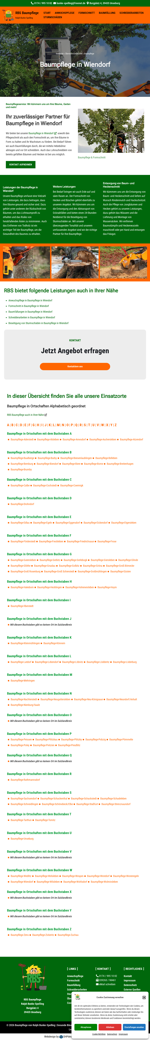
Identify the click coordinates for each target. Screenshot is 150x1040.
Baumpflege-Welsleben (47, 876)
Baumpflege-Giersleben (103, 560)
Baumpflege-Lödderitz (98, 661)
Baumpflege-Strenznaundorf (116, 804)
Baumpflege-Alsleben (48, 439)
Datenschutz (112, 1034)
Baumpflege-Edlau (20, 522)
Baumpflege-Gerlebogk (75, 560)
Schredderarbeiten (132, 12)
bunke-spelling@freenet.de (71, 3)
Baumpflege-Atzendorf (131, 439)
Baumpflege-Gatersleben (23, 560)
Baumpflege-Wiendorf (22, 881)
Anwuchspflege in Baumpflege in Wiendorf (30, 300)
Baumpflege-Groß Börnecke (120, 565)
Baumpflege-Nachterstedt (24, 699)
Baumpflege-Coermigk (71, 485)
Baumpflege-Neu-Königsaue (88, 699)
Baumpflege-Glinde (128, 560)
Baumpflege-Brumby (21, 469)
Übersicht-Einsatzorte (73, 53)
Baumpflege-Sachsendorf (24, 798)
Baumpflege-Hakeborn (22, 587)
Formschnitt (87, 12)
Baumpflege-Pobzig (96, 739)
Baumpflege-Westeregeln (126, 876)
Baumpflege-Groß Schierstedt (59, 571)
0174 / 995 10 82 (43, 3)
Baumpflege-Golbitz (69, 565)
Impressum (123, 1034)
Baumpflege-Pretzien (43, 745)
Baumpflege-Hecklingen (49, 587)
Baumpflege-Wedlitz (21, 876)
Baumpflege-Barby (47, 458)
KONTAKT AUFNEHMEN (20, 164)
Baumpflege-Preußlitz (69, 745)
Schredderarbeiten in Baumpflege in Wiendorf (31, 317)
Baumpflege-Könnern (54, 643)
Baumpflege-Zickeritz (43, 934)
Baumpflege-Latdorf (21, 661)
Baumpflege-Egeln (42, 522)
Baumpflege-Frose (107, 541)
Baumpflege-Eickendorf (96, 522)
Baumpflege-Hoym (107, 587)
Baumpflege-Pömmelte (121, 739)
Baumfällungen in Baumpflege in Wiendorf (30, 311)
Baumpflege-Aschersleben (103, 439)
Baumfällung (107, 12)
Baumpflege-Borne (93, 463)
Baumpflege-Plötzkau (46, 739)
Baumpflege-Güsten (120, 571)
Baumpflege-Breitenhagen (120, 463)
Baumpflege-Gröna (92, 565)
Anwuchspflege (64, 12)
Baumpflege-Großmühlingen (92, 571)
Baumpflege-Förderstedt (23, 541)
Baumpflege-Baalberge (22, 458)
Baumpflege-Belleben (106, 458)
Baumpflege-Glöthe (20, 565)
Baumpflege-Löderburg (125, 661)
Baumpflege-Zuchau (68, 934)
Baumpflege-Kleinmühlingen (25, 643)
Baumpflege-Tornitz (45, 820)
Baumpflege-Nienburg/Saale (25, 704)
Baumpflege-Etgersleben (123, 522)
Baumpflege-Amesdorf (74, 439)
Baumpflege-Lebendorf (47, 661)
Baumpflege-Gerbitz (50, 560)
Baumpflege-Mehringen (23, 680)
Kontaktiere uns (75, 366)
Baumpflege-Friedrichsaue (80, 541)
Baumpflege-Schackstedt (84, 798)
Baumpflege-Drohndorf (22, 504)
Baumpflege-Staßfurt (87, 804)
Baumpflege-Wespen (72, 876)
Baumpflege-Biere (71, 463)
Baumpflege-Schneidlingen (24, 804)
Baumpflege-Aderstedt (22, 439)
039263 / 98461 (107, 980)
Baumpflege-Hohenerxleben (79, 587)
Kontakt (128, 976)
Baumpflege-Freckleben (51, 541)
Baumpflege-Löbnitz (72, 661)
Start (47, 12)
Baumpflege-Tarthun (21, 820)
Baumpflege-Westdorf (98, 876)
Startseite (60, 53)
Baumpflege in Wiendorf (41, 133)
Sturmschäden (53, 17)
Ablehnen (110, 1027)
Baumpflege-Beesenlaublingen (76, 458)
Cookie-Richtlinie (99, 1034)
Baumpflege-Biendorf (48, 463)
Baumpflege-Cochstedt (45, 485)
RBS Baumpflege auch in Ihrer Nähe (25, 414)
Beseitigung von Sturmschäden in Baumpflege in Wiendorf (38, 323)
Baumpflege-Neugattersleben (55, 699)
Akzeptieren (86, 1027)
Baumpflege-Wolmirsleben (104, 881)
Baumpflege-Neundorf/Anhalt (121, 699)
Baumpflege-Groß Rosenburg (25, 571)
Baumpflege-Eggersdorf (68, 522)
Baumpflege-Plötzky (71, 739)
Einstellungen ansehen (134, 1027)
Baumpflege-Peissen (21, 739)
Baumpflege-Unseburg (22, 838)
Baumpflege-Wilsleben (48, 881)
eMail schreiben (107, 984)
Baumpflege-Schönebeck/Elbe (57, 804)
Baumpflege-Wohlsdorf (75, 881)
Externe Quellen (132, 989)
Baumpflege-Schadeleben (113, 798)
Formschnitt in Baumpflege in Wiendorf (28, 306)
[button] (144, 997)
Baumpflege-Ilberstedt (22, 606)
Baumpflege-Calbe (20, 485)
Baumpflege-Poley (20, 745)
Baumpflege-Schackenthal (53, 798)
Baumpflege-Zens (20, 934)
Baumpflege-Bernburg (22, 463)
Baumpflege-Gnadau (44, 565)
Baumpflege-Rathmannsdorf (25, 779)
